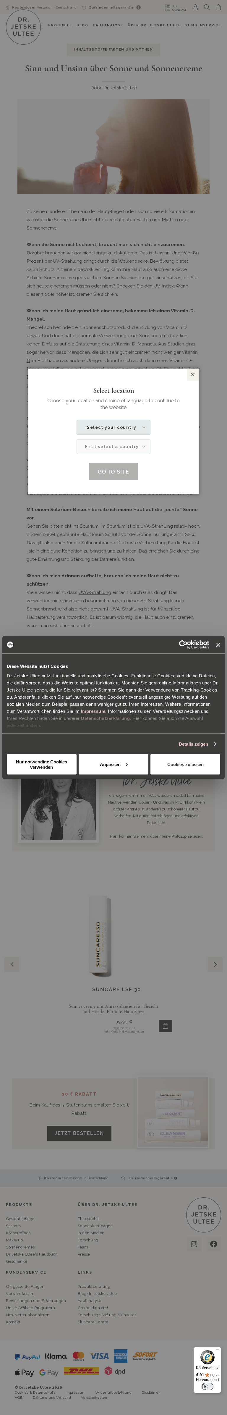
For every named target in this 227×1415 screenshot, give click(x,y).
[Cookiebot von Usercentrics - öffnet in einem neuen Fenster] (183, 644)
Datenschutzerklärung (105, 718)
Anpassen (110, 764)
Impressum (93, 710)
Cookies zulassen (185, 764)
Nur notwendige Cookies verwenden (41, 764)
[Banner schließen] (218, 645)
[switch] (207, 1386)
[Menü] (217, 1350)
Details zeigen (193, 743)
